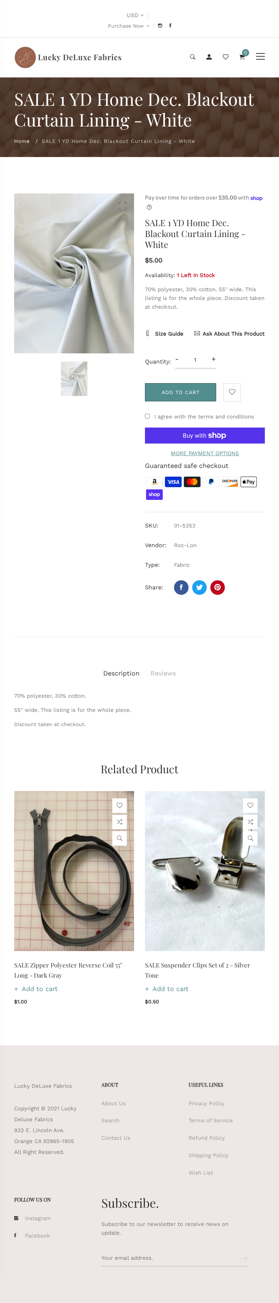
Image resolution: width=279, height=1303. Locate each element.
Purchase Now (126, 26)
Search (110, 1120)
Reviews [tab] (163, 673)
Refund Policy (207, 1138)
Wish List (201, 1173)
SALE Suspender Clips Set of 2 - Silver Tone (197, 970)
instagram (38, 1218)
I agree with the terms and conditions (204, 416)
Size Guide (168, 333)
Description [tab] (121, 673)
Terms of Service (211, 1120)
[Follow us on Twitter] (199, 587)
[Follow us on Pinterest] (217, 587)
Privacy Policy (207, 1103)
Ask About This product (233, 333)
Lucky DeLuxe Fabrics (43, 1086)
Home (22, 141)
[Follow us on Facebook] (181, 587)
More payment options (205, 453)
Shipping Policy (209, 1155)
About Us (113, 1103)
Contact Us (115, 1138)
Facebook (37, 1235)
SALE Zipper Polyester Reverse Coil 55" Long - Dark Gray (68, 970)
